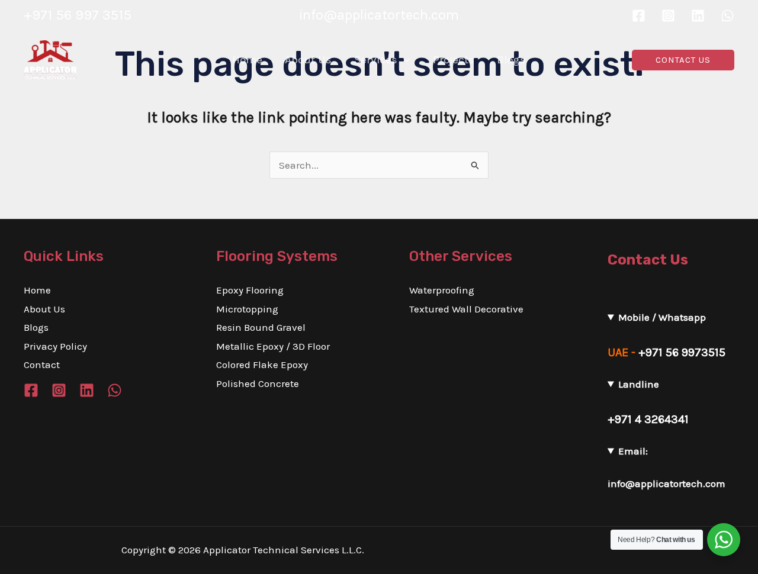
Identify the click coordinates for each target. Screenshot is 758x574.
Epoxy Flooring (250, 290)
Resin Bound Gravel (261, 327)
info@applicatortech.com (666, 483)
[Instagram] (668, 15)
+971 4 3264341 (648, 419)
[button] (683, 60)
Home (37, 290)
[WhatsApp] (727, 15)
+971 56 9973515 (681, 352)
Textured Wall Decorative (466, 309)
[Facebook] (638, 15)
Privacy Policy (55, 346)
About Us (44, 309)
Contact (42, 364)
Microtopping (247, 309)
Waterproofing (441, 290)
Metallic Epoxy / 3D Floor (273, 346)
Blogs (36, 327)
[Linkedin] (698, 15)
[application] (403, 59)
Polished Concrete (257, 383)
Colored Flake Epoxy (262, 364)
